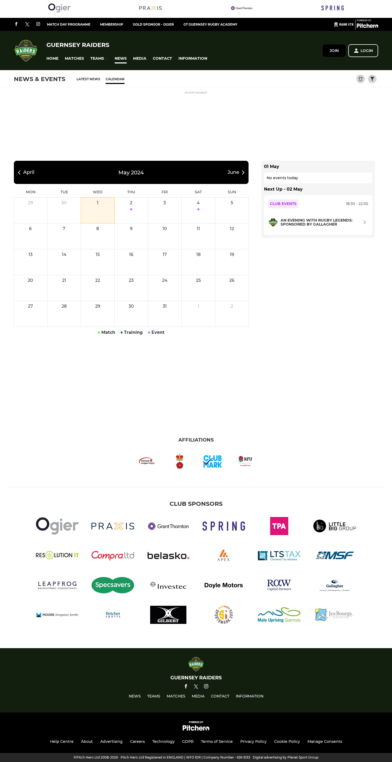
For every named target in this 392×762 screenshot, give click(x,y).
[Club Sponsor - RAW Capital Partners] (279, 586)
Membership (111, 24)
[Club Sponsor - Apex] (223, 557)
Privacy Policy (253, 741)
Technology (163, 741)
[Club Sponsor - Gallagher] (334, 586)
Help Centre (62, 741)
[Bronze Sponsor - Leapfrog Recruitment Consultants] (57, 586)
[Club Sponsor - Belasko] (168, 557)
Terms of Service (217, 741)
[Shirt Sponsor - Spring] (332, 9)
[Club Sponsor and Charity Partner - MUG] (279, 616)
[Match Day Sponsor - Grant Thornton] (241, 9)
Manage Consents (324, 741)
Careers (137, 741)
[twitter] (27, 24)
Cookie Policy (287, 741)
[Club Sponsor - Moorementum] (57, 616)
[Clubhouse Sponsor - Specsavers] (112, 586)
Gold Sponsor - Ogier (153, 24)
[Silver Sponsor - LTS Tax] (279, 557)
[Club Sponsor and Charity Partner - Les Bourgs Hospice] (334, 616)
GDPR (188, 741)
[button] (52, 58)
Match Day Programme (68, 24)
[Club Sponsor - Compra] (112, 557)
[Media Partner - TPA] (279, 527)
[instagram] (38, 24)
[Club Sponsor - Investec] (168, 586)
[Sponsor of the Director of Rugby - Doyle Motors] (223, 586)
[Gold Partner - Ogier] (59, 9)
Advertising (111, 741)
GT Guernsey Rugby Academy (210, 24)
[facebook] (16, 24)
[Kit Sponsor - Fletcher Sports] (112, 616)
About (87, 741)
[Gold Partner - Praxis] (150, 9)
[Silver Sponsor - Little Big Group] (334, 527)
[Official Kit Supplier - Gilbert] (168, 616)
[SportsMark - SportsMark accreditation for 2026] (223, 616)
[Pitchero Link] (367, 26)
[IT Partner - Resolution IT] (57, 557)
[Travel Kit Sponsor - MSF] (334, 557)
